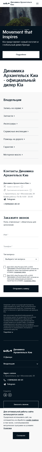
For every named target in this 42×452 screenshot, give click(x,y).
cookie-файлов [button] (32, 420)
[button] (15, 29)
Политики (8, 428)
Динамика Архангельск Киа (16, 183)
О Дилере (8, 357)
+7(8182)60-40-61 (12, 204)
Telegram (11, 384)
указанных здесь (20, 272)
